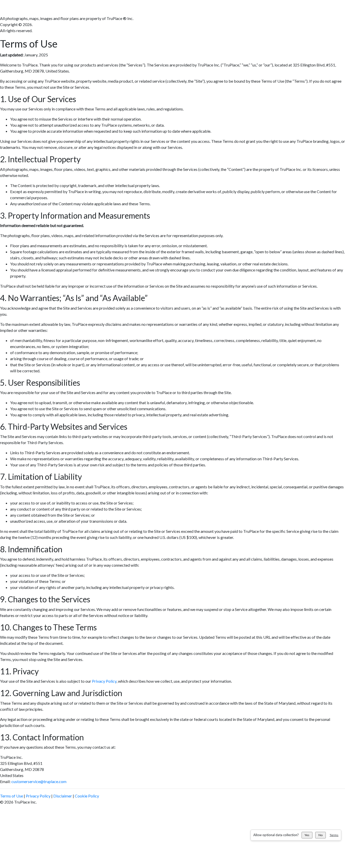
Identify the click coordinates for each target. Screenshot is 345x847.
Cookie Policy (87, 795)
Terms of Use (11, 795)
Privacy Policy (104, 681)
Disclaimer (62, 795)
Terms (334, 835)
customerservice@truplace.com (38, 781)
